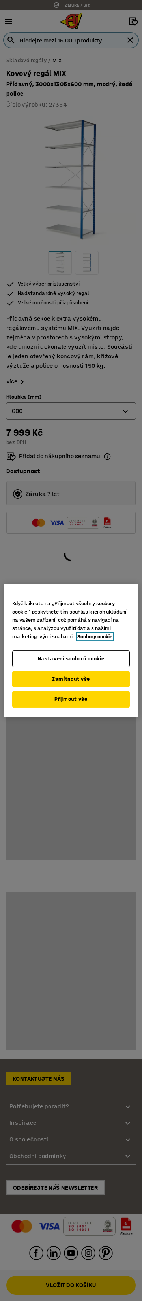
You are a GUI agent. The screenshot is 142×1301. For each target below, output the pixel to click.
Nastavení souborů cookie (71, 658)
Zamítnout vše (71, 679)
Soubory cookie (94, 636)
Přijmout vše (70, 699)
